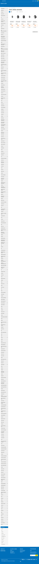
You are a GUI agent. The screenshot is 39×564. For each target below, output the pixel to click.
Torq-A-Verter (2, 445)
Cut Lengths (2, 112)
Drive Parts (2, 136)
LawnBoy (3, 533)
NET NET (2, 246)
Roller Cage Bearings (3, 332)
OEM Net (2, 258)
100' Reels (2, 10)
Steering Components (3, 413)
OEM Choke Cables (3, 254)
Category (2, 83)
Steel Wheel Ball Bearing (3, 403)
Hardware (2, 510)
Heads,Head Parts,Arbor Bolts (3, 187)
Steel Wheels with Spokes (3, 411)
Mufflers (2, 234)
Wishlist (11, 550)
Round (2, 339)
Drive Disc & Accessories (2, 132)
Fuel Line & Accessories (2, 162)
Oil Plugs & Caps (3, 271)
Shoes (2, 366)
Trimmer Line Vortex (3, 463)
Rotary (2, 524)
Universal (2, 472)
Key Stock (2, 205)
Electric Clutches (3, 142)
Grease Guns (2, 176)
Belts (1, 42)
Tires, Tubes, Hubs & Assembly (3, 441)
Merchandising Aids (3, 222)
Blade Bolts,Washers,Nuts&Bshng (4, 48)
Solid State (2, 379)
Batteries (2, 34)
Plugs (1, 306)
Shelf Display (2, 364)
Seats (1, 515)
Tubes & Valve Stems (3, 465)
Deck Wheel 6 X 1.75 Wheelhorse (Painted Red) (23, 21)
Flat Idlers (2, 151)
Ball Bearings (2, 28)
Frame (2, 508)
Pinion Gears (2, 287)
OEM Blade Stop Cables (3, 252)
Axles (1, 496)
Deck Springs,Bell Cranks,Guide (3, 125)
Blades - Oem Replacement (2, 51)
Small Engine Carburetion (2, 372)
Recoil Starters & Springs (3, 325)
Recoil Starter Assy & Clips (3, 322)
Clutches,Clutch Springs (3, 98)
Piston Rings (2, 294)
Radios (2, 320)
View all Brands (3, 544)
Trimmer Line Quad (3, 457)
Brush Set (2, 68)
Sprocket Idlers (3, 390)
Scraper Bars (2, 352)
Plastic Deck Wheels (3, 297)
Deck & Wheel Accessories (2, 122)
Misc (1, 224)
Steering (2, 519)
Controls (2, 505)
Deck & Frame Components (2, 120)
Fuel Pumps (2, 164)
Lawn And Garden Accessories (3, 209)
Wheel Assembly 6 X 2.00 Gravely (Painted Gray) (18, 21)
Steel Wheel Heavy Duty (3, 409)
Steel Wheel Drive (3, 406)
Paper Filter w (2, 283)
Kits (1, 207)
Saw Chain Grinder (3, 350)
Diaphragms (2, 127)
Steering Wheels (3, 415)
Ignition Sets (2, 200)
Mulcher (2, 236)
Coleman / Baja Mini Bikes (3, 492)
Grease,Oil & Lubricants (2, 178)
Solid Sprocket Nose (3, 377)
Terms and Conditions (22, 550)
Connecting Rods (3, 107)
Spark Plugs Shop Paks (3, 385)
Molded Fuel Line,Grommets (3, 232)
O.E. (1, 248)
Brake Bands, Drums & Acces (3, 65)
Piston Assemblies (3, 292)
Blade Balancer (3, 46)
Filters (2, 149)
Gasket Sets (2, 171)
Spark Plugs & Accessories (2, 383)
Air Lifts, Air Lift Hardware (3, 21)
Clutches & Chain (3, 503)
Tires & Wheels (3, 522)
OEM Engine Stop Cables (3, 256)
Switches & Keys (3, 418)
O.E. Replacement (3, 250)
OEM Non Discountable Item (3, 261)
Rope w (2, 337)
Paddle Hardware (3, 278)
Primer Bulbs (2, 313)
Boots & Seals (2, 58)
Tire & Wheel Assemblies (2, 432)
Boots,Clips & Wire (3, 60)
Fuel (1, 156)
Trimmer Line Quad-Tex (3, 459)
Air (1, 17)
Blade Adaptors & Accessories (3, 44)
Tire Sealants (2, 437)
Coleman (3, 539)
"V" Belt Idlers (2, 8)
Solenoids (2, 375)
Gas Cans (2, 169)
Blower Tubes (2, 56)
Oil (1, 269)
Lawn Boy (2, 211)
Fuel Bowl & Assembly (3, 158)
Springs (2, 388)
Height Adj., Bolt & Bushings (3, 192)
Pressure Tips (2, 311)
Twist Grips (2, 470)
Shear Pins (2, 362)
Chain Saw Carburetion (2, 87)
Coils (1, 100)
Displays (2, 130)
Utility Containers (3, 477)
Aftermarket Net (3, 15)
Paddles (2, 280)
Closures (2, 92)
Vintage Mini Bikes (3, 483)
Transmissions (3, 450)
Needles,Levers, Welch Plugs (3, 243)
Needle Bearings (3, 238)
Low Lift (2, 219)
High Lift (2, 194)
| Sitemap (6, 559)
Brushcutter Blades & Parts (3, 71)
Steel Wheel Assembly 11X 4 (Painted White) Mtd (35, 21)
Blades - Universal (3, 53)
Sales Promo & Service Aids (3, 346)
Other (2, 276)
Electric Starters (3, 144)
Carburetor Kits (3, 77)
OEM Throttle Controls (2, 267)
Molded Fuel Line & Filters (3, 230)
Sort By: (17, 11)
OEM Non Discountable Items (3, 263)
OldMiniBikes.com (4, 536)
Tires (1, 439)
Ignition (2, 198)
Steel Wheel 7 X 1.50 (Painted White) (12, 21)
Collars (2, 102)
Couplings (2, 109)
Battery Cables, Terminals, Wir (3, 36)
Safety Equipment (3, 344)
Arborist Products (3, 23)
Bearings (2, 498)
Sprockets (2, 517)
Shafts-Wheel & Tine (3, 359)
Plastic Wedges (3, 299)
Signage (2, 369)
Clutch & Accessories (3, 94)
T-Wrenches (2, 420)
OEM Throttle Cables (3, 265)
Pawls (1, 285)
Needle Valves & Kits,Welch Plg (3, 240)
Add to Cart (12, 25)
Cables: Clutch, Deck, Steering (3, 73)
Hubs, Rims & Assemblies (2, 196)
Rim (1, 330)
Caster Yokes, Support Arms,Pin (3, 81)
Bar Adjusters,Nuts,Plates (3, 30)
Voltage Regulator (3, 485)
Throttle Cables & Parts (3, 426)
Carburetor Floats (3, 75)
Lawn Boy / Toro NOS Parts (3, 213)
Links (1, 217)
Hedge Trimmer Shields (3, 189)
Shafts (2, 357)
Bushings (2, 501)
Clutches (2, 96)
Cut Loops (2, 114)
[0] (37, 1)
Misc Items (2, 226)
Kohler (2, 542)
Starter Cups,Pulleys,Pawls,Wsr (4, 396)
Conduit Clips (2, 105)
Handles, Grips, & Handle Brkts (3, 183)
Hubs (1, 512)
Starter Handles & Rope (3, 398)
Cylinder (2, 116)
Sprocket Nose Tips (3, 392)
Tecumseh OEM (3, 490)
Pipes (1, 290)
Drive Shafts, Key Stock (3, 138)
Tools (1, 443)
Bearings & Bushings (3, 40)
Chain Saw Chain (3, 89)
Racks (1, 318)
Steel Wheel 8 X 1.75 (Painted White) (29, 21)
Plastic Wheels (3, 304)
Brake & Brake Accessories (2, 62)
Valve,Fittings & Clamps (3, 479)
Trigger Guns (2, 452)
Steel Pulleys (2, 400)
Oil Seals (2, 273)
